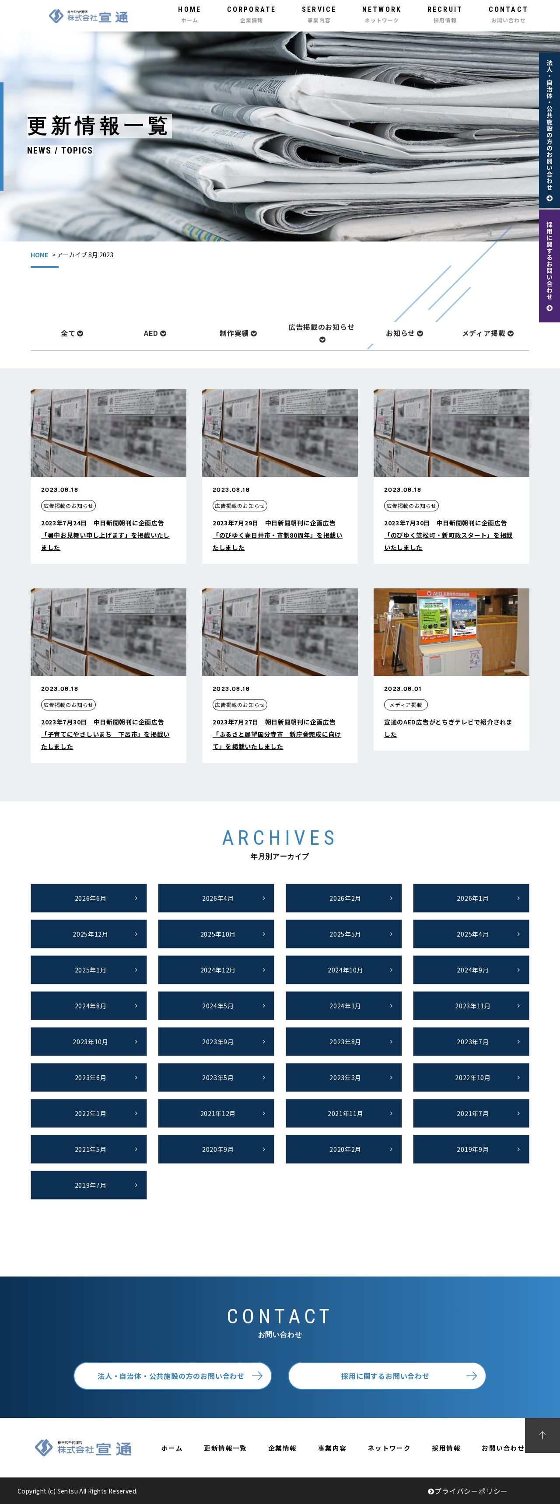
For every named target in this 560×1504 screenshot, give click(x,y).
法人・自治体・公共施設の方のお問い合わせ (171, 1376)
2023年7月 (473, 1041)
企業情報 (282, 1447)
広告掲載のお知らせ (321, 327)
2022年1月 (91, 1113)
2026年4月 (218, 898)
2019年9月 (473, 1149)
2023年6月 (91, 1077)
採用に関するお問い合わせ (385, 1376)
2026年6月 (91, 898)
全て (68, 333)
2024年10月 (346, 969)
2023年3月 (345, 1077)
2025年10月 (218, 934)
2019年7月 (91, 1185)
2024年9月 (473, 969)
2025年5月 (345, 934)
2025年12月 (90, 934)
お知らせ (400, 333)
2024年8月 (91, 1005)
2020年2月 (345, 1149)
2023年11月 (473, 1005)
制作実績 (234, 333)
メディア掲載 (484, 333)
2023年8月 (345, 1041)
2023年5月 (218, 1077)
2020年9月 (218, 1149)
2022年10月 (473, 1077)
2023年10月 (90, 1041)
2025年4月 (473, 934)
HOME (39, 254)
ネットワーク (389, 1447)
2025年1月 (91, 969)
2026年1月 (473, 898)
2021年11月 (346, 1113)
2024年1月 (345, 1005)
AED (151, 333)
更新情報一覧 (225, 1447)
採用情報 (446, 1447)
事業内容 (332, 1447)
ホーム (172, 1447)
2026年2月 (345, 898)
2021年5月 (91, 1149)
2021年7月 (473, 1113)
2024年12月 (218, 969)
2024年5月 (218, 1005)
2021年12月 (218, 1113)
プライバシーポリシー (471, 1491)
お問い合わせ (503, 1447)
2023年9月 (218, 1041)
